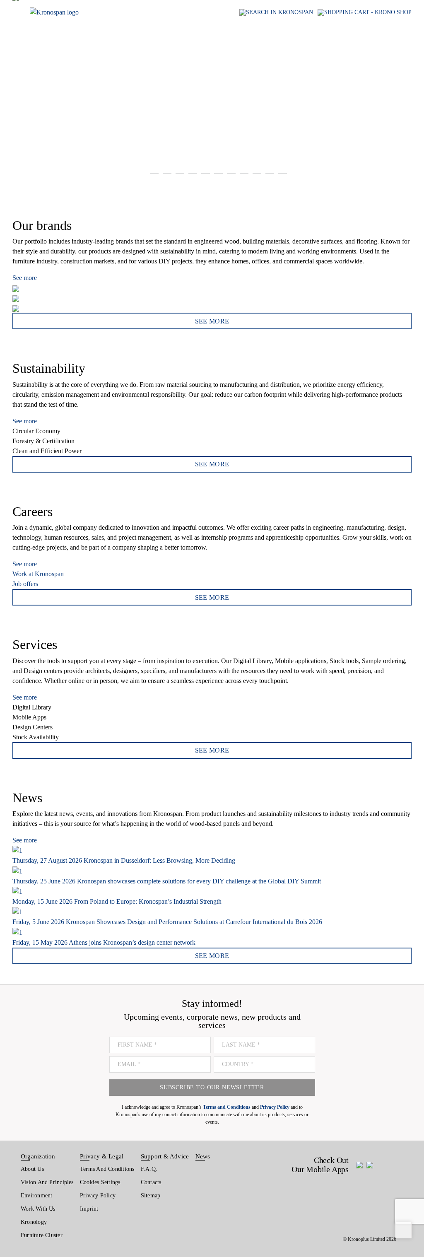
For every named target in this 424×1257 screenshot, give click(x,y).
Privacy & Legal (101, 1156)
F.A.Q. (149, 1169)
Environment (36, 1195)
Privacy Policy (98, 1195)
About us (32, 1169)
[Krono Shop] (365, 12)
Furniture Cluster (42, 1235)
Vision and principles (47, 1182)
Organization (38, 1156)
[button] (16, 93)
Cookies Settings (100, 1182)
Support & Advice (165, 1156)
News (202, 1156)
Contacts (151, 1182)
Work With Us (38, 1209)
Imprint (89, 1209)
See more (24, 277)
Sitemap (151, 1195)
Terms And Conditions (107, 1169)
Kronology (34, 1222)
